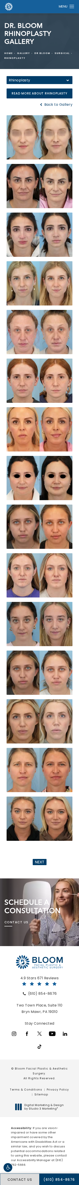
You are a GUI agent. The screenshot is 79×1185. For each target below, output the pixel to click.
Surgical (62, 53)
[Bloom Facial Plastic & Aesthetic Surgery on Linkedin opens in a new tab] (65, 1033)
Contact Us (16, 922)
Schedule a (32, 906)
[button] (8, 1167)
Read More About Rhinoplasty (39, 93)
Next (39, 862)
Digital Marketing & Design (44, 1106)
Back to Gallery (57, 104)
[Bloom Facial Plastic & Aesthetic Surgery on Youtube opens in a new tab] (52, 1033)
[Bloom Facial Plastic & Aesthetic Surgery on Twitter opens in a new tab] (39, 1033)
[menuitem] (14, 1033)
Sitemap (41, 1094)
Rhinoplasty (14, 58)
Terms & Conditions (26, 1089)
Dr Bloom (42, 53)
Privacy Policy (58, 1089)
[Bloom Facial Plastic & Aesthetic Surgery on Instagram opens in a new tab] (14, 1033)
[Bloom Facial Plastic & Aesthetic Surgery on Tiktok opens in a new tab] (39, 1046)
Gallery (23, 53)
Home (8, 53)
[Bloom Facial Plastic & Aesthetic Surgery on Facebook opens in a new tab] (27, 1033)
